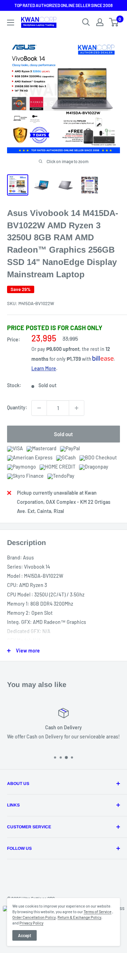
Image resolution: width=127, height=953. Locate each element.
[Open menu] (10, 22)
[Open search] (86, 22)
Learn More (43, 368)
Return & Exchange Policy (79, 917)
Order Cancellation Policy (34, 917)
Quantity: (17, 407)
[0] (114, 22)
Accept (24, 935)
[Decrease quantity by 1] (39, 408)
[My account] (99, 22)
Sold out (63, 434)
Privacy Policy (31, 923)
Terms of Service (97, 911)
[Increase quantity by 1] (76, 408)
